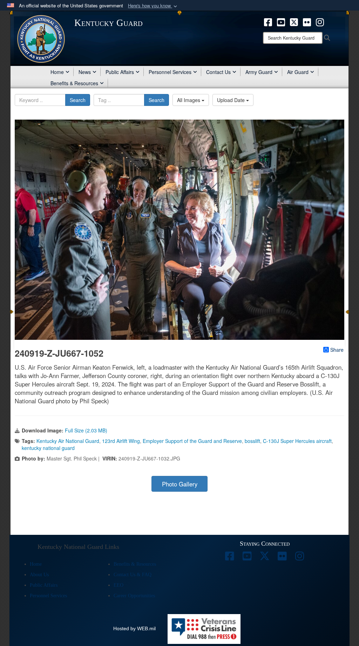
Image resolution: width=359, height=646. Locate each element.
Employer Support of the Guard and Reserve (192, 440)
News (85, 71)
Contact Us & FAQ (132, 574)
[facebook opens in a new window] (268, 21)
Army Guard (258, 71)
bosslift (252, 440)
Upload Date (231, 99)
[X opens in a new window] (294, 21)
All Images (189, 99)
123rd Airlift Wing (121, 440)
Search (78, 99)
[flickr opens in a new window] (307, 21)
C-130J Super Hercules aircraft (297, 440)
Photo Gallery (179, 484)
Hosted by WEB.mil (134, 628)
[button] (153, 5)
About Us (39, 574)
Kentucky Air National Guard (67, 440)
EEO (118, 585)
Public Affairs (120, 71)
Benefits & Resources (74, 83)
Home (57, 71)
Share (337, 349)
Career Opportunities (134, 595)
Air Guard (298, 71)
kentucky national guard (48, 447)
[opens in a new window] (229, 558)
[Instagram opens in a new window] (320, 21)
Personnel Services (170, 71)
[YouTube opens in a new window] (281, 21)
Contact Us (218, 71)
